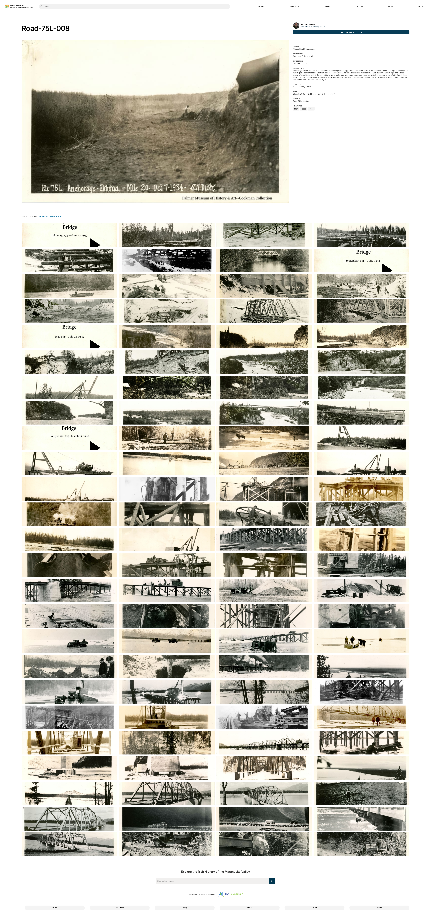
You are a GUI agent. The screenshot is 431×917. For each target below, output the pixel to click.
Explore (261, 6)
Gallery (184, 908)
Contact (421, 6)
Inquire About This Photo (351, 32)
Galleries (328, 6)
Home (55, 908)
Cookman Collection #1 (50, 216)
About (390, 6)
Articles (359, 6)
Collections (294, 6)
